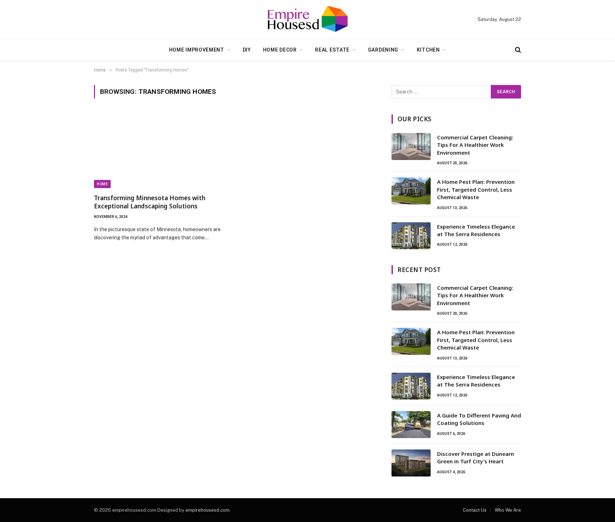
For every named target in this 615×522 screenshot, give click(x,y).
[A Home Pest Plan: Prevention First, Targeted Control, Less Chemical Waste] (411, 190)
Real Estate (332, 50)
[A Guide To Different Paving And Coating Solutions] (411, 424)
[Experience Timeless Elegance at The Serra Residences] (411, 235)
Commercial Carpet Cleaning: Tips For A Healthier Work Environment (475, 145)
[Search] (517, 50)
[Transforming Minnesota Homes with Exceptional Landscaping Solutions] (161, 150)
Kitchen (428, 50)
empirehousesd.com (207, 510)
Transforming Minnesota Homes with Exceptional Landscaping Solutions (149, 202)
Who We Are (508, 510)
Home (102, 184)
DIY (247, 50)
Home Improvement (196, 50)
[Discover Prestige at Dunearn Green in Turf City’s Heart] (411, 462)
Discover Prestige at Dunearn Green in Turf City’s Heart (475, 457)
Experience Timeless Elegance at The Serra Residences (476, 230)
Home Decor (280, 50)
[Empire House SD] (307, 19)
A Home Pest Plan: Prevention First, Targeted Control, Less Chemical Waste (476, 189)
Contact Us (475, 510)
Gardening (383, 50)
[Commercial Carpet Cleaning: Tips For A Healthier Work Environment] (411, 146)
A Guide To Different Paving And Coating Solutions (479, 419)
